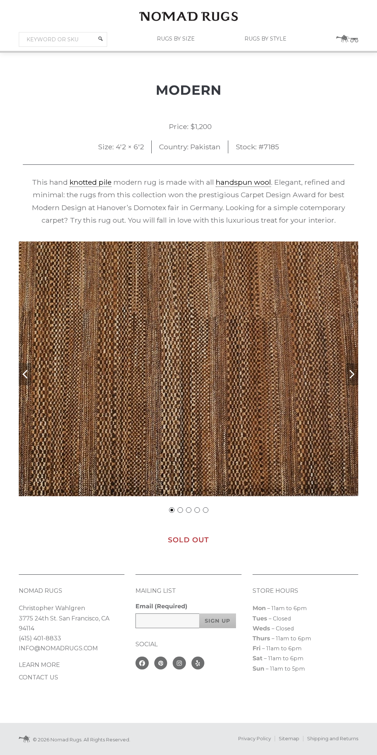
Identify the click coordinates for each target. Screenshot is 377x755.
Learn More (39, 664)
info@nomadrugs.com (58, 648)
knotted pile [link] (91, 182)
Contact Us (38, 677)
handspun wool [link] (243, 182)
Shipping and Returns (332, 738)
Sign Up (217, 620)
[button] (100, 38)
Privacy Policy (254, 738)
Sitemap (289, 738)
